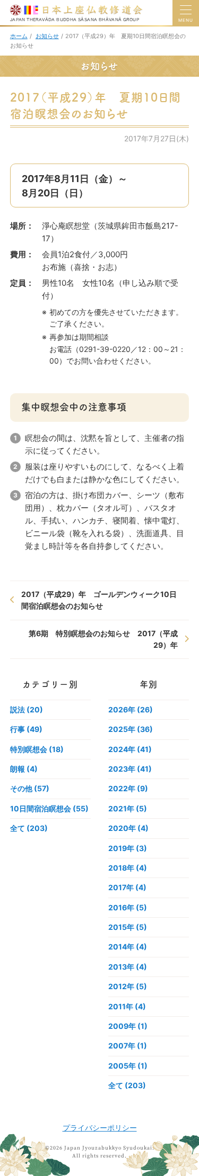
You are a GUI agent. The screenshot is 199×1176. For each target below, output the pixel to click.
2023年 (130, 768)
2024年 (130, 749)
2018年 (127, 867)
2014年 (127, 946)
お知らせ (47, 36)
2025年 (130, 729)
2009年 (128, 1025)
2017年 (127, 887)
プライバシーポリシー (100, 1127)
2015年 (127, 926)
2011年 (127, 1006)
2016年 (127, 907)
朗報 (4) (24, 768)
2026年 (130, 709)
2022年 (128, 788)
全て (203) (29, 828)
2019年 (127, 848)
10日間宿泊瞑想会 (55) (49, 808)
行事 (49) (26, 729)
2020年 (128, 828)
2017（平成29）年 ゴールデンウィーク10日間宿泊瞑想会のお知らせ (99, 600)
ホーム (19, 36)
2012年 (127, 986)
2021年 (127, 808)
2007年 (127, 1045)
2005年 (128, 1065)
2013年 (127, 966)
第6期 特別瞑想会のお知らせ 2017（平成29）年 (103, 639)
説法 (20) (26, 709)
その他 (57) (29, 788)
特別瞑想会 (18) (37, 749)
